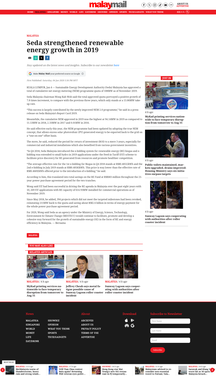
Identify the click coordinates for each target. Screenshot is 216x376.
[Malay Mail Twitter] (149, 5)
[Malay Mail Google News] (132, 327)
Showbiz (103, 367)
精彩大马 (181, 12)
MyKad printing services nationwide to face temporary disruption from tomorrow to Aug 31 (45, 291)
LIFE (81, 12)
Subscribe (157, 350)
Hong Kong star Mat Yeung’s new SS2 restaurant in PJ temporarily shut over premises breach (111, 371)
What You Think (155, 12)
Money (30, 333)
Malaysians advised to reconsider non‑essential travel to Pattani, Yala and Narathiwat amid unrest (155, 371)
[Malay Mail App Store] (126, 322)
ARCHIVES (87, 320)
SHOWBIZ (102, 12)
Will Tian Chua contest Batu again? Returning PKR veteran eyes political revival (68, 371)
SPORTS (123, 12)
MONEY (64, 12)
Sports (52, 333)
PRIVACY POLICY (91, 329)
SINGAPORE (53, 12)
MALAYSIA (40, 12)
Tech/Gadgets (57, 337)
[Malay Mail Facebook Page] (144, 5)
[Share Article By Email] (29, 59)
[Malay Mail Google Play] (132, 322)
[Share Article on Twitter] (41, 59)
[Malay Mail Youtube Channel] (165, 5)
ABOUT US (87, 324)
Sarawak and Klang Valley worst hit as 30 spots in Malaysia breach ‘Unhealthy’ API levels (198, 371)
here (116, 65)
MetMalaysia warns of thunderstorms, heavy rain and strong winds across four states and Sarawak (23, 371)
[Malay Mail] (108, 8)
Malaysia (16, 367)
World (30, 329)
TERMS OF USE (90, 333)
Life (28, 337)
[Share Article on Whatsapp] (35, 59)
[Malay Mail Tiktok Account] (160, 5)
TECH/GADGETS (136, 12)
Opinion (53, 324)
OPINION (113, 12)
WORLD (73, 12)
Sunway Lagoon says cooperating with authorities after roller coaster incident (122, 289)
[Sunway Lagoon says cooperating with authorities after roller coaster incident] (124, 266)
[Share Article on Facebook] (47, 59)
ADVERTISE (88, 337)
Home (30, 12)
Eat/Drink (32, 341)
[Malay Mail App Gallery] (127, 327)
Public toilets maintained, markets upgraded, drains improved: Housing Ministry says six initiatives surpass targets (165, 169)
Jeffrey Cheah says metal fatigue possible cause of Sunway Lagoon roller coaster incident (84, 291)
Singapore (33, 324)
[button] (82, 73)
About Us (182, 4)
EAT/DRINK (90, 12)
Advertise (182, 6)
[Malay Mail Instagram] (154, 5)
